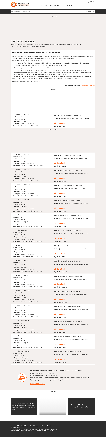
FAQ (74, 6)
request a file (61, 6)
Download (61, 123)
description (85, 85)
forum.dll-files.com (37, 384)
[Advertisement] (53, 29)
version (78, 85)
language (92, 85)
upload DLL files (50, 6)
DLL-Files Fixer (15, 427)
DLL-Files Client (45, 426)
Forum (69, 6)
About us (13, 426)
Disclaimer (36, 426)
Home (42, 6)
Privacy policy (28, 426)
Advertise (20, 426)
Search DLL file (90, 11)
